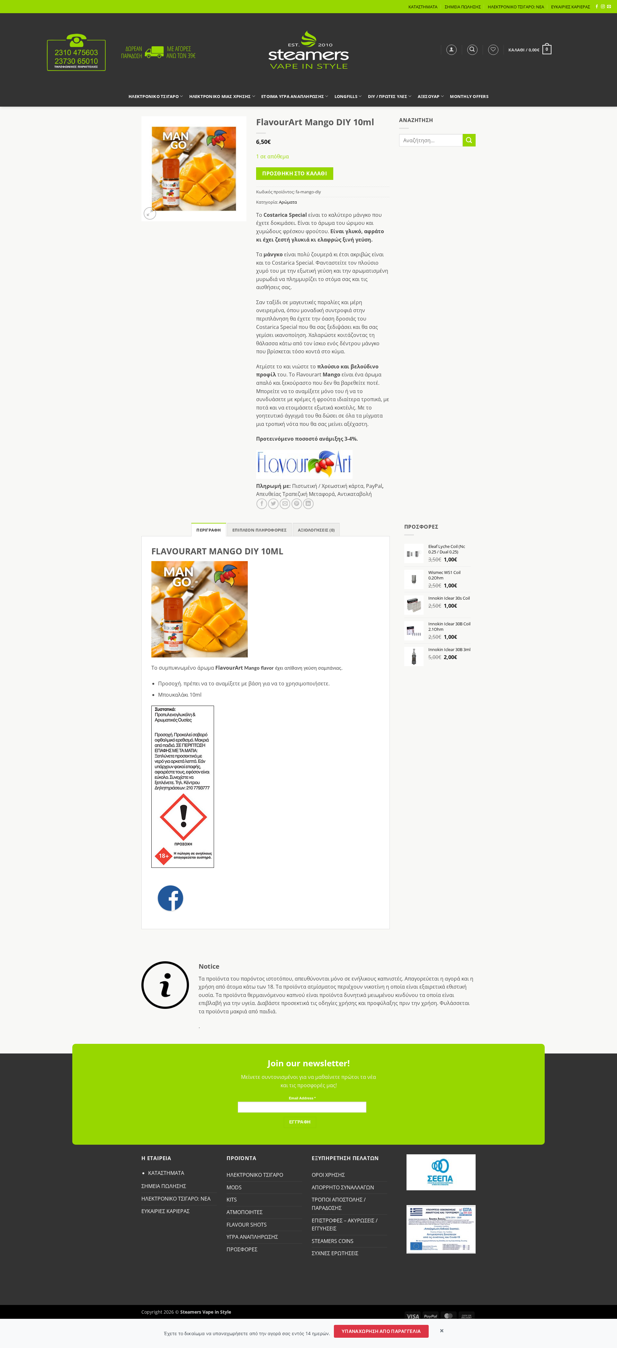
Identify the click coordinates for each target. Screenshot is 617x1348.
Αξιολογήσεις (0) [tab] (316, 530)
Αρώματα (288, 202)
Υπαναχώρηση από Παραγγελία (381, 1331)
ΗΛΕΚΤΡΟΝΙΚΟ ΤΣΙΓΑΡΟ (255, 1174)
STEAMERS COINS (332, 1241)
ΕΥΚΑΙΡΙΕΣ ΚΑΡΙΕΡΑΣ (570, 7)
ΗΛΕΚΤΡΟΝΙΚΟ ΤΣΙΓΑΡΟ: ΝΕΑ (516, 7)
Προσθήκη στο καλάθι (294, 173)
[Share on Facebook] (261, 503)
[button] (451, 50)
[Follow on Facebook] (597, 6)
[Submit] (469, 140)
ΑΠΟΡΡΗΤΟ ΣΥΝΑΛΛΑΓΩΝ (343, 1187)
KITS (232, 1199)
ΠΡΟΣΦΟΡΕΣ (242, 1249)
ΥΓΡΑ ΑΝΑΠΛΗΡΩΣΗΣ (252, 1236)
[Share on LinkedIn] (308, 503)
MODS (234, 1187)
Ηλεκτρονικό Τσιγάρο (154, 96)
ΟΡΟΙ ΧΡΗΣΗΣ (328, 1174)
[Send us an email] (609, 6)
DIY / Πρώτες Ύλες (387, 96)
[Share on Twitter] (273, 503)
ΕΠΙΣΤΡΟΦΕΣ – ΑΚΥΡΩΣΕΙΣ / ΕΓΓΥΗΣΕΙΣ (345, 1224)
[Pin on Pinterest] (296, 503)
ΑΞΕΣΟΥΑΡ (429, 96)
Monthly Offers (469, 96)
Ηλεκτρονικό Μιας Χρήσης (220, 96)
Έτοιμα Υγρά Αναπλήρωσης (292, 96)
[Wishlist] (493, 50)
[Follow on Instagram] (603, 6)
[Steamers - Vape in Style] (309, 49)
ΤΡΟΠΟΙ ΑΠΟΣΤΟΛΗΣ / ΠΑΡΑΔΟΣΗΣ (339, 1203)
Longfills (346, 96)
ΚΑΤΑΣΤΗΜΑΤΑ (422, 7)
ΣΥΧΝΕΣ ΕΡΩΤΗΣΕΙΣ (335, 1253)
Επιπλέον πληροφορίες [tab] (259, 530)
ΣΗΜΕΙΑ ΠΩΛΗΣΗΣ (463, 7)
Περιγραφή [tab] (208, 530)
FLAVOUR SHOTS (247, 1224)
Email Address (302, 1098)
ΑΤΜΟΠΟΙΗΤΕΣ (245, 1212)
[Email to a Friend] (285, 503)
